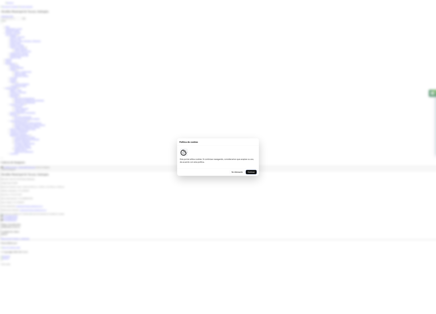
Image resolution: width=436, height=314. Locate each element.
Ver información (237, 172)
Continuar (251, 172)
